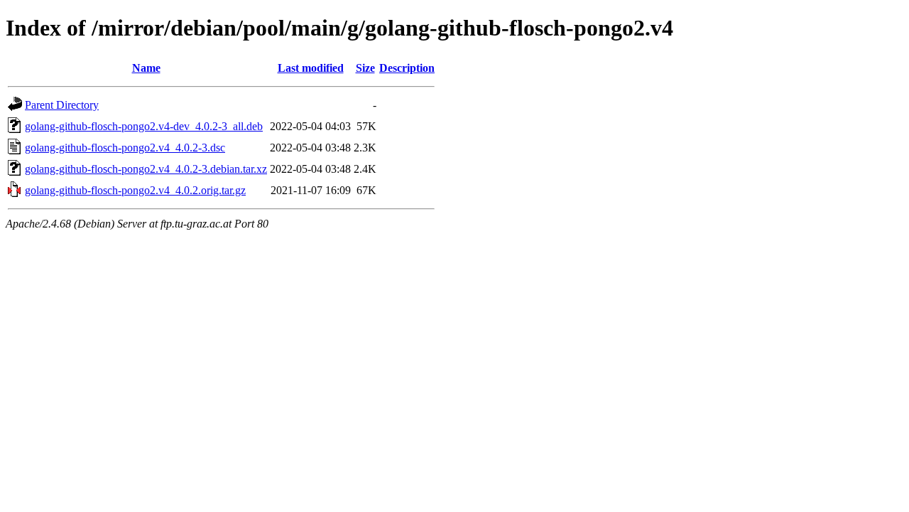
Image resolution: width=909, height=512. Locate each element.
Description (407, 68)
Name (146, 68)
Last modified (311, 68)
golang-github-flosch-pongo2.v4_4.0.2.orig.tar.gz (135, 190)
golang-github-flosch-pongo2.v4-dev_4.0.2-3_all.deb (144, 126)
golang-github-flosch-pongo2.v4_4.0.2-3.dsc (125, 148)
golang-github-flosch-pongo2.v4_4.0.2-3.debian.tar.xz (146, 169)
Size (365, 68)
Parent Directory (62, 105)
